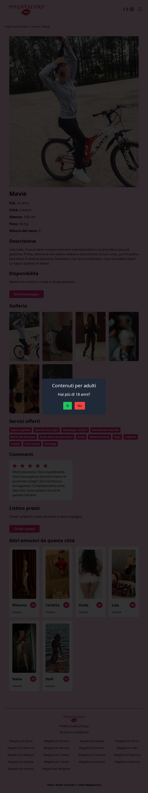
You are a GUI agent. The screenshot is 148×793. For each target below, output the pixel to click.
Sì (67, 406)
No (80, 406)
